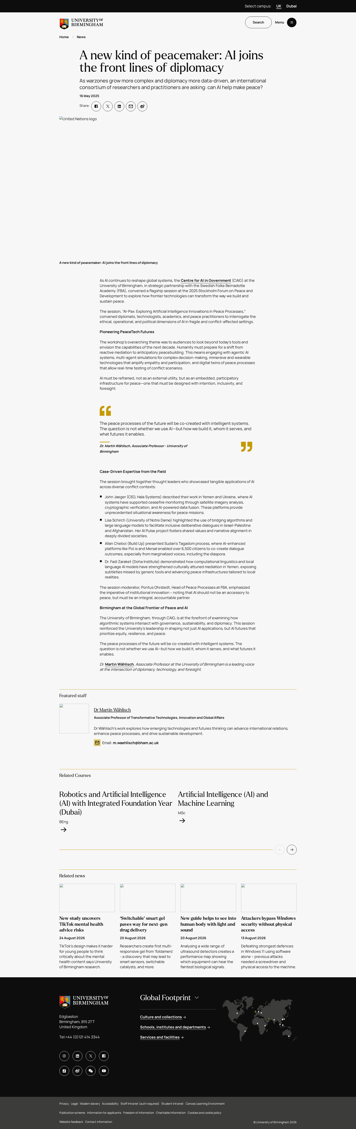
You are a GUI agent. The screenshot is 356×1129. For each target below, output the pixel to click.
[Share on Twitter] (108, 106)
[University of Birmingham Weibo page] (77, 1071)
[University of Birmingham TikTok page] (64, 1071)
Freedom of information (138, 1113)
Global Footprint (165, 998)
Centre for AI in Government (206, 280)
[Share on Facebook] (96, 106)
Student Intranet (172, 1104)
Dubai (291, 6)
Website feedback (71, 1122)
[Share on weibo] (142, 106)
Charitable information (171, 1113)
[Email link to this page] (131, 106)
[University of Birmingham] (81, 22)
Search (258, 22)
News (81, 37)
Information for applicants (104, 1113)
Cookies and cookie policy (204, 1113)
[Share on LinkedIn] (119, 106)
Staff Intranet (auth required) (140, 1104)
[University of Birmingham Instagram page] (64, 1056)
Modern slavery (90, 1104)
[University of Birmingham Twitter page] (91, 1056)
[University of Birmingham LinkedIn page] (77, 1056)
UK (278, 6)
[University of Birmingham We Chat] (91, 1071)
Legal (74, 1104)
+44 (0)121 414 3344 (83, 1036)
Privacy (64, 1104)
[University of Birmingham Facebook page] (104, 1056)
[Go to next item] (292, 850)
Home (64, 37)
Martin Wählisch (119, 664)
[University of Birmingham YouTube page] (104, 1071)
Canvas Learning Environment (205, 1104)
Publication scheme (72, 1113)
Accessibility (110, 1104)
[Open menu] (292, 22)
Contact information (98, 1122)
